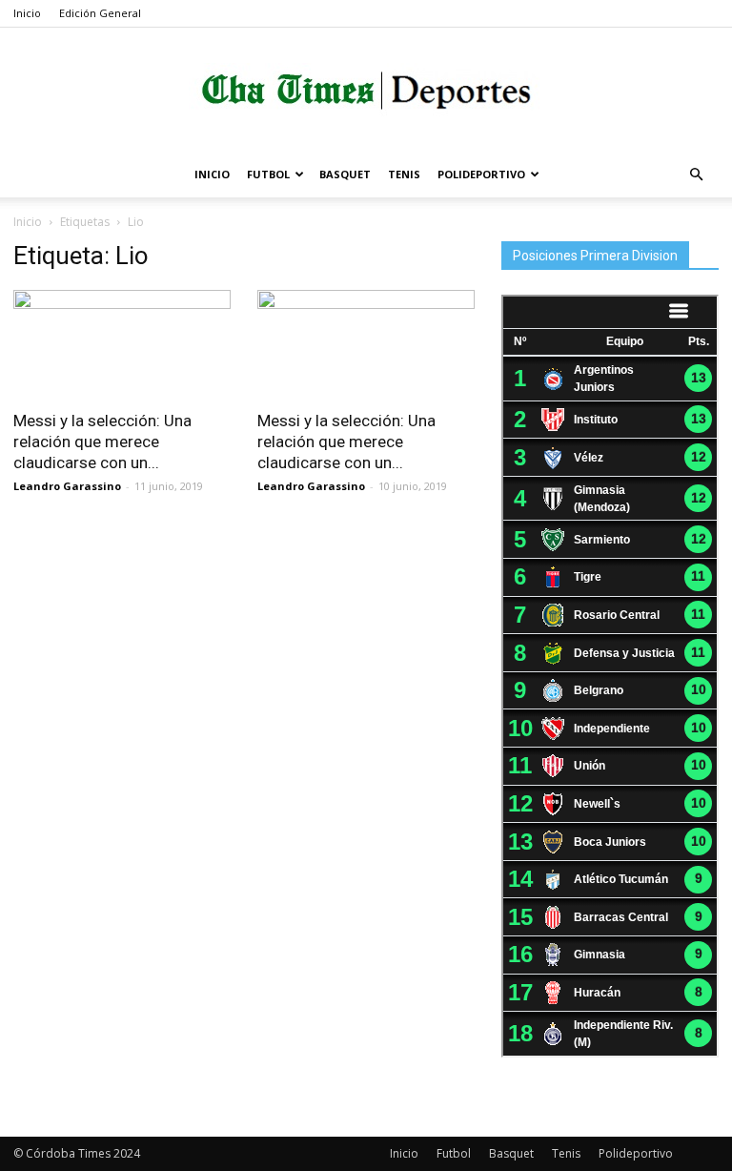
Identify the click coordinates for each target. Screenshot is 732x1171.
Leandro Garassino (67, 486)
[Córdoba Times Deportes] (366, 91)
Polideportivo (481, 174)
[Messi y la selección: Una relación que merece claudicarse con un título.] (122, 344)
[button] (696, 175)
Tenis (404, 174)
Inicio (27, 13)
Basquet (345, 174)
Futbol (268, 174)
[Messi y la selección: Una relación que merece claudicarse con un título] (366, 344)
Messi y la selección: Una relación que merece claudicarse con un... (102, 441)
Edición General (100, 13)
